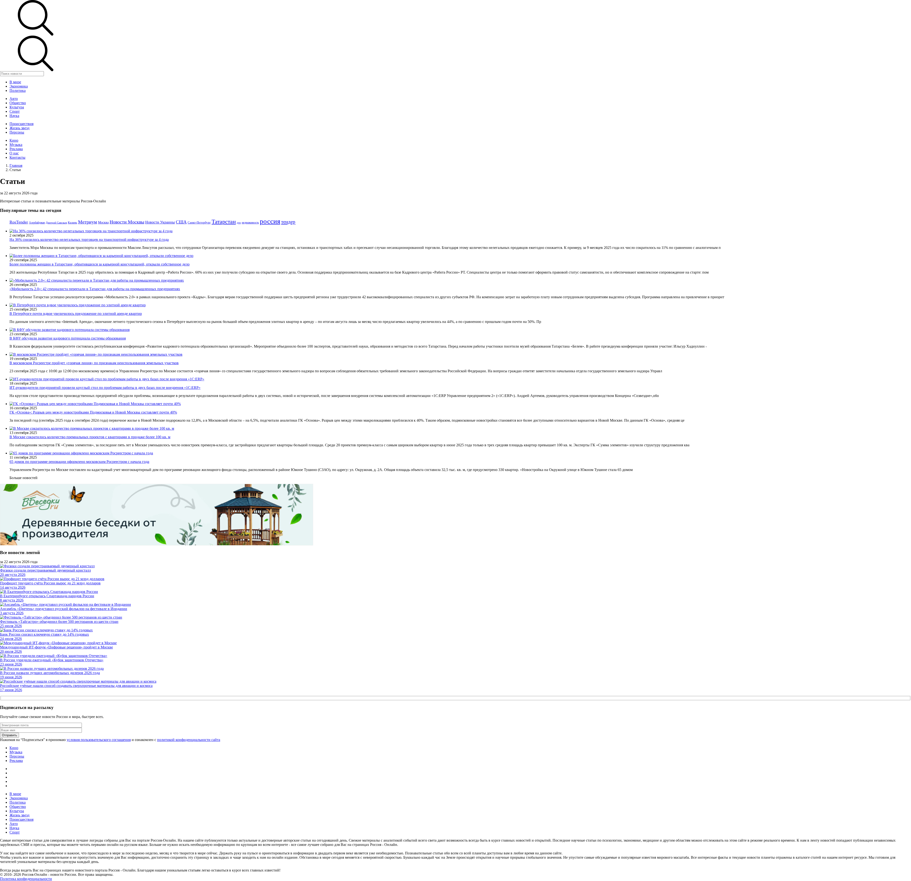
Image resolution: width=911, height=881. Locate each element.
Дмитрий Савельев (56, 222)
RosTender (18, 222)
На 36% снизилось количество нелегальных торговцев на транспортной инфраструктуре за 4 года (89, 240)
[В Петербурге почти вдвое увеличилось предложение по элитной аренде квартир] (77, 305)
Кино (13, 140)
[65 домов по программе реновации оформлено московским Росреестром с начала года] (81, 453)
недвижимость (250, 222)
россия (270, 221)
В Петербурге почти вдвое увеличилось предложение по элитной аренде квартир (75, 314)
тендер (288, 221)
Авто (13, 99)
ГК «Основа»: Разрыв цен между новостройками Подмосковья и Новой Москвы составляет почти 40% (93, 412)
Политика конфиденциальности (26, 879)
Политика (17, 91)
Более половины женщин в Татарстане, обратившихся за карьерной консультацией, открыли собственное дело (99, 264)
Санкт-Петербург (199, 222)
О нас (14, 153)
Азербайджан (37, 222)
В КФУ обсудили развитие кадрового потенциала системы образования (67, 338)
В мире (15, 82)
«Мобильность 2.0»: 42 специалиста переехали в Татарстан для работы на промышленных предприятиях (94, 289)
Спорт (14, 111)
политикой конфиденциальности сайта (188, 740)
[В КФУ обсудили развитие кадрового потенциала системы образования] (69, 330)
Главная (15, 165)
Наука (14, 116)
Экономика (18, 86)
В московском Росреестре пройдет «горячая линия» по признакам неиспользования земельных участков (94, 363)
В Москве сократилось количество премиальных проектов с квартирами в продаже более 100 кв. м (89, 437)
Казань (72, 222)
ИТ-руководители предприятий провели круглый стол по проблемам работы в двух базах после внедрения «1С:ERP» (104, 388)
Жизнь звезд (19, 128)
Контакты (17, 157)
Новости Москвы (127, 221)
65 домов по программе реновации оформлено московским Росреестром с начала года (79, 462)
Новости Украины (160, 222)
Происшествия (21, 124)
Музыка (15, 145)
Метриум (87, 221)
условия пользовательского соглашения (99, 740)
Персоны (16, 132)
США (181, 221)
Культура (16, 107)
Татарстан (224, 221)
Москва (103, 222)
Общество (17, 103)
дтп (239, 222)
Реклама (16, 149)
